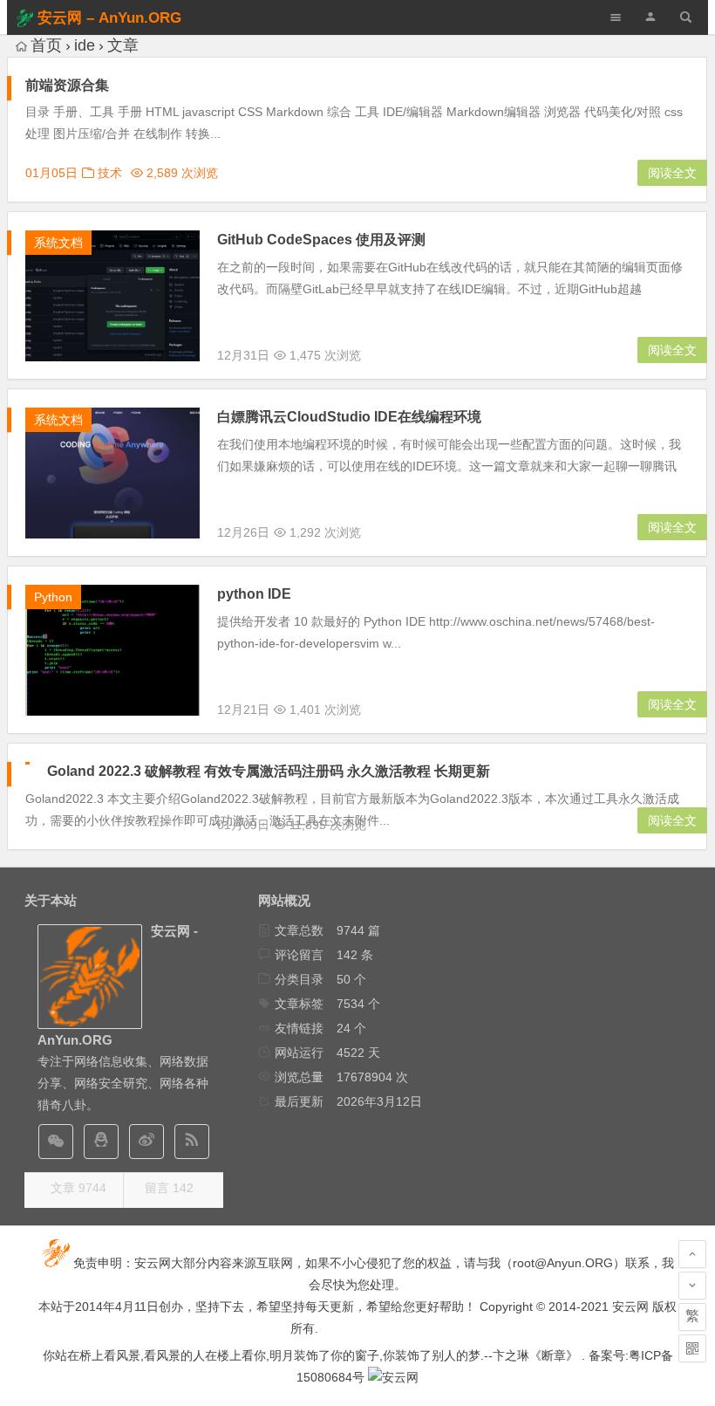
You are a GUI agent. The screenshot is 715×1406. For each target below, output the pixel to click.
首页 (46, 45)
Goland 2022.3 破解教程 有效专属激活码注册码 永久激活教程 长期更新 (268, 771)
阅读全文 (672, 173)
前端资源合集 (67, 85)
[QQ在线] (101, 1141)
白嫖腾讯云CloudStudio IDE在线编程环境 (349, 416)
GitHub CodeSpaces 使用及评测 (321, 239)
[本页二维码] (692, 1348)
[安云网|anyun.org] (393, 1377)
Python (53, 597)
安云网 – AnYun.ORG (109, 18)
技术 (110, 173)
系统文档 (58, 243)
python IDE (254, 593)
